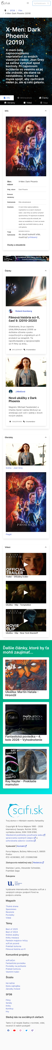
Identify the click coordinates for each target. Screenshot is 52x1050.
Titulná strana (12, 906)
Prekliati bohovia (13, 946)
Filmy (8, 1000)
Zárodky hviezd (13, 989)
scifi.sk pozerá (12, 943)
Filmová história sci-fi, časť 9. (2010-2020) (24, 319)
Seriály (9, 1003)
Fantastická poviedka (15, 963)
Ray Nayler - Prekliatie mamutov (20, 783)
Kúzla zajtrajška (13, 986)
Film (20, 10)
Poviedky (10, 915)
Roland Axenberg (23, 311)
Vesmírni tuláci (12, 972)
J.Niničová (20, 391)
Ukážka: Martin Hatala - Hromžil (22, 693)
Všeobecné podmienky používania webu (24, 835)
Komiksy (9, 1008)
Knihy (8, 1006)
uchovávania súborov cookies (20, 840)
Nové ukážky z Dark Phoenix (23, 399)
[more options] (45, 111)
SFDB (12, 10)
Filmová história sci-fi (16, 949)
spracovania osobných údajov (20, 838)
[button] (28, 3)
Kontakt (21, 846)
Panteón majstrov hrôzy (17, 940)
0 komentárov (31, 350)
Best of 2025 (12, 929)
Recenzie (10, 912)
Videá (8, 918)
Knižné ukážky (12, 935)
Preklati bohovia (13, 969)
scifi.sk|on (10, 960)
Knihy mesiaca (12, 937)
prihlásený (32, 237)
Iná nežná (10, 983)
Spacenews (11, 909)
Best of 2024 (12, 932)
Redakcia (37, 862)
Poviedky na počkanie (16, 966)
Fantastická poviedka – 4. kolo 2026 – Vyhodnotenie (23, 738)
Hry (7, 1011)
